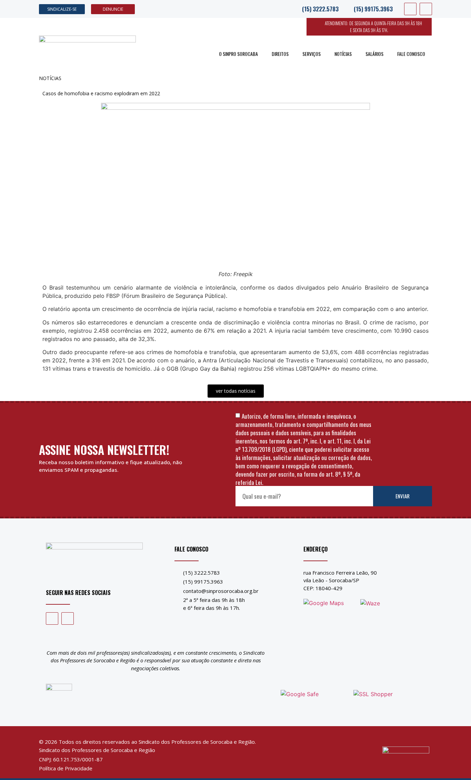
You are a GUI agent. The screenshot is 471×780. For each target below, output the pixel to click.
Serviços (311, 53)
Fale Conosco (411, 53)
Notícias (343, 53)
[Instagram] (426, 9)
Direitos (280, 53)
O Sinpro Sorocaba (238, 53)
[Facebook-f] (410, 9)
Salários (374, 53)
